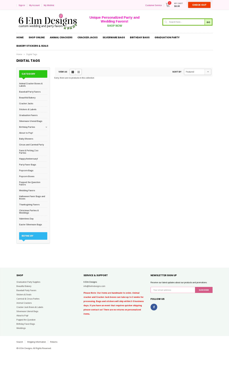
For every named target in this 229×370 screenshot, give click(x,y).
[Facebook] (154, 307)
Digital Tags (31, 54)
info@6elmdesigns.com (94, 286)
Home (19, 54)
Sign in (22, 5)
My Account (34, 5)
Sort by (176, 71)
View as (63, 71)
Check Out (199, 5)
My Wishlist (49, 5)
